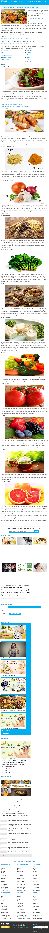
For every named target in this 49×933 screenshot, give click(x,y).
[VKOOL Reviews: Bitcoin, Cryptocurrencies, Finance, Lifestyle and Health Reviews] (5, 1)
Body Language (20, 903)
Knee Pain (3, 900)
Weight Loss (35, 882)
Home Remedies (28, 1)
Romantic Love (20, 902)
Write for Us (22, 927)
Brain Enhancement (21, 882)
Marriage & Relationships (22, 916)
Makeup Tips (35, 881)
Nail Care (3, 894)
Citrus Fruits (30, 61)
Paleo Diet (35, 878)
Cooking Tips (35, 900)
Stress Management (21, 913)
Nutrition (2, 896)
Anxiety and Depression (21, 890)
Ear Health (3, 869)
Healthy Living (16, 598)
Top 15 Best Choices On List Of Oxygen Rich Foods (12, 807)
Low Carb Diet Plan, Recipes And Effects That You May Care (14, 803)
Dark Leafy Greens (6, 62)
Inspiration (19, 896)
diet (11, 48)
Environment (35, 902)
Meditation (3, 897)
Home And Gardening (37, 915)
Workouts (35, 866)
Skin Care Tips (4, 906)
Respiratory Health (20, 881)
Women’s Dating (20, 906)
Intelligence (35, 899)
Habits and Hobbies (21, 910)
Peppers (28, 52)
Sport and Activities (36, 913)
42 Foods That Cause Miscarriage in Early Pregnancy (12, 640)
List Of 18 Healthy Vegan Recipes (8, 766)
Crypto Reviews (14, 1)
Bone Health (3, 875)
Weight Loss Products (5, 916)
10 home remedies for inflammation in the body (16, 144)
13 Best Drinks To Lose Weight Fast (8, 675)
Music (34, 894)
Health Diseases (20, 872)
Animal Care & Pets (37, 916)
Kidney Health (4, 884)
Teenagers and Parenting (22, 915)
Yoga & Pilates (36, 884)
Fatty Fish (4, 52)
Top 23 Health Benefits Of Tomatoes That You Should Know (14, 760)
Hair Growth (35, 879)
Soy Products (29, 50)
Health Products (20, 875)
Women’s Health (4, 887)
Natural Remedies (4, 912)
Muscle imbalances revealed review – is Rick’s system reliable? (16, 585)
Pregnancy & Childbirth (5, 915)
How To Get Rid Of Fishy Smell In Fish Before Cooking (12, 692)
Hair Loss (35, 874)
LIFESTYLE (35, 892)
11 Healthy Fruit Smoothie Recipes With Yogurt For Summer (14, 805)
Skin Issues (19, 869)
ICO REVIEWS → (6, 733)
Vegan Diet (3, 902)
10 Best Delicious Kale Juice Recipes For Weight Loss (13, 764)
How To (33, 1)
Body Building (3, 882)
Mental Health (4, 885)
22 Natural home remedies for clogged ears (12, 587)
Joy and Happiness (21, 909)
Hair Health (3, 903)
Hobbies (34, 897)
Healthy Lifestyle (20, 905)
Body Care (7, 598)
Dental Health (3, 881)
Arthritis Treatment (20, 879)
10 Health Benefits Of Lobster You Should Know (28, 584)
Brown (17, 600)
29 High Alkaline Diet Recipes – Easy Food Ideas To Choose (13, 710)
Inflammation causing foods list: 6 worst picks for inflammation (15, 106)
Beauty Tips (35, 877)
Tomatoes (29, 54)
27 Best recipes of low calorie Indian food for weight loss (13, 799)
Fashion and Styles (37, 890)
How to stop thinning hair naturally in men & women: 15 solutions (16, 590)
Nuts (3, 64)
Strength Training (22, 598)
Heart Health (3, 878)
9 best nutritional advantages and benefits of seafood (14, 595)
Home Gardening (36, 910)
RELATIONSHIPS (21, 892)
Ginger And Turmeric (7, 55)
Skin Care (35, 875)
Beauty (22, 1)
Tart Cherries (5, 50)
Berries (28, 57)
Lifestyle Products (36, 909)
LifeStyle (44, 1)
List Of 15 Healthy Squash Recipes (9, 768)
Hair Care (35, 868)
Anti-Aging (35, 871)
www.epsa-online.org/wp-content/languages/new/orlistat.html (15, 43)
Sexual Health (19, 877)
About (14, 927)
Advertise (18, 927)
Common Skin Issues (21, 884)
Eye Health (3, 871)
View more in (5, 855)
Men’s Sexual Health (21, 887)
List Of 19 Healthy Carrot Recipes (8, 772)
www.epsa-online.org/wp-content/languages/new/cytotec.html (15, 38)
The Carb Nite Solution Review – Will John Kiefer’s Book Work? (16, 592)
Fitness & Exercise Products (6, 918)
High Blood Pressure (21, 885)
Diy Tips (34, 896)
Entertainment (35, 905)
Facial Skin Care (4, 905)
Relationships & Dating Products (23, 918)
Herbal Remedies (4, 910)
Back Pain (3, 899)
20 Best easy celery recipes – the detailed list (18, 820)
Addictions (19, 868)
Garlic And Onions (6, 57)
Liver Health (3, 877)
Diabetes (18, 866)
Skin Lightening (4, 909)
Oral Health (3, 872)
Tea (28, 59)
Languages (19, 897)
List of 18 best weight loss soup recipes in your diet (12, 809)
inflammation (15, 443)
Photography (35, 903)
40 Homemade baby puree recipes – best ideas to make (13, 813)
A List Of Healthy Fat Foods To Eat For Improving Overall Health (15, 815)
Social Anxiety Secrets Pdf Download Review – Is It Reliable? (16, 594)
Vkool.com (34, 520)
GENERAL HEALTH (6, 864)
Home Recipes (36, 906)
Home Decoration (36, 912)
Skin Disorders (20, 871)
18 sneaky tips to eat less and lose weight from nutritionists (14, 801)
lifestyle (20, 25)
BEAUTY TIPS (36, 864)
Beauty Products (36, 888)
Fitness (2, 866)
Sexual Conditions (20, 878)
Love (18, 894)
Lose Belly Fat (20, 874)
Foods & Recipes (36, 885)
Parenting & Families (21, 912)
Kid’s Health (3, 874)
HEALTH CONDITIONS (22, 864)
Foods (12, 598)
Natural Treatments (5, 913)
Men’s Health (3, 879)
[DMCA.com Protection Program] (5, 927)
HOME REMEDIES (5, 892)
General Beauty (36, 887)
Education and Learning (37, 918)
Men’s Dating (19, 900)
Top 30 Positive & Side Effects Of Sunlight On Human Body (15, 589)
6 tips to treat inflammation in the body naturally (11, 104)
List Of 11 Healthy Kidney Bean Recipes (10, 770)
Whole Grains (5, 59)
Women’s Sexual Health (21, 888)
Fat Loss (34, 869)
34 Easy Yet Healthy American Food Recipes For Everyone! (14, 811)
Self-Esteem (19, 899)
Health (18, 1)
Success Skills (35, 908)
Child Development (20, 908)
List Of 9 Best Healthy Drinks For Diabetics (9, 728)
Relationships (39, 1)
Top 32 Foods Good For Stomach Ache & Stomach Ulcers (12, 657)
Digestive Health (4, 888)
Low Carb (3, 868)
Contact (26, 927)
